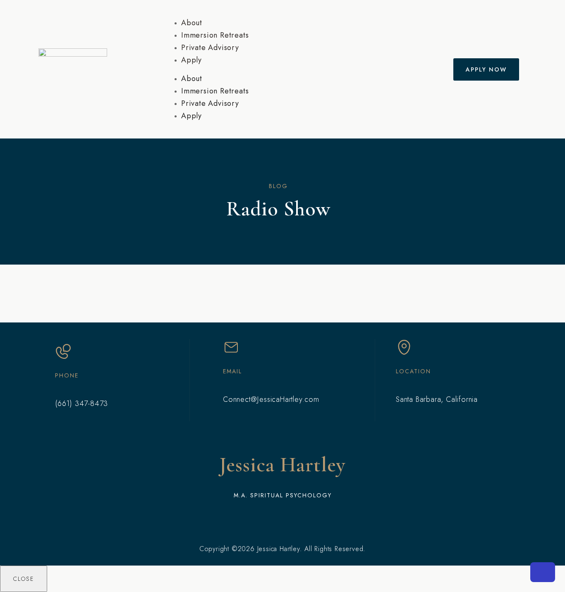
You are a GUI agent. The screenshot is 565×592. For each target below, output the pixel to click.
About (191, 22)
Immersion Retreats (215, 35)
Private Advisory (210, 47)
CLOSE (23, 579)
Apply (191, 60)
